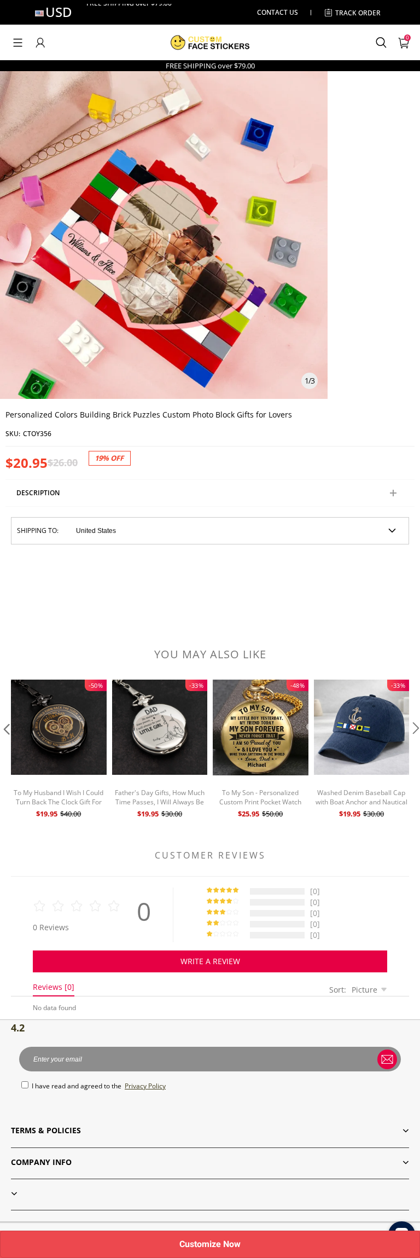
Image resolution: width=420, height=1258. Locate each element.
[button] (17, 42)
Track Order (358, 13)
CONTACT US (277, 12)
